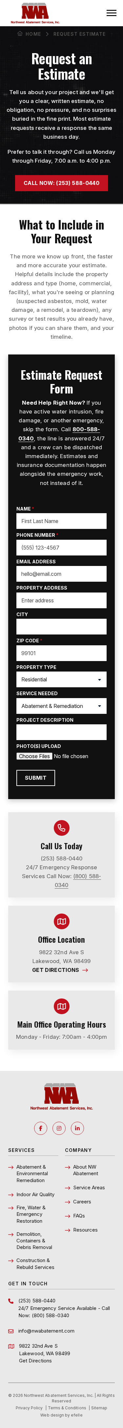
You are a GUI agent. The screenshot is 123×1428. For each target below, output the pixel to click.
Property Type (36, 667)
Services (21, 1150)
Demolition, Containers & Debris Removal (34, 1241)
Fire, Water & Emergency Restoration (31, 1214)
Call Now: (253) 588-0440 (61, 183)
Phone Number (37, 535)
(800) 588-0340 (51, 1315)
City (22, 614)
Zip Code (29, 640)
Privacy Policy (29, 1407)
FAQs (79, 1216)
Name (25, 509)
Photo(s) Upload (38, 746)
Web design (52, 1415)
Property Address (41, 588)
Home (33, 34)
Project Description (44, 720)
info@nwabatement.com (46, 1331)
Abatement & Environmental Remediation (32, 1173)
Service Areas (89, 1187)
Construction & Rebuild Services (35, 1263)
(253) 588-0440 (62, 858)
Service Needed (37, 693)
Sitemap (99, 1407)
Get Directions (61, 970)
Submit (36, 777)
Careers (82, 1201)
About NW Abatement (85, 1170)
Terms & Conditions (67, 1407)
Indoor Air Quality (35, 1194)
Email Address (36, 561)
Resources (85, 1230)
